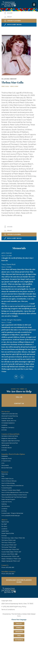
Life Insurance (5, 506)
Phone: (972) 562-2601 (7, 567)
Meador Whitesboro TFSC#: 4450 (11, 558)
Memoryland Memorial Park (9, 443)
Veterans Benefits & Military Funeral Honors (14, 494)
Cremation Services (7, 418)
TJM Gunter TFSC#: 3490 (8, 547)
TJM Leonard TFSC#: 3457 (8, 545)
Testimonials (5, 521)
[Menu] (34, 5)
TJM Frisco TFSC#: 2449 (8, 542)
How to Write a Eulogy (8, 483)
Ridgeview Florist (6, 458)
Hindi (19, 635)
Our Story (4, 526)
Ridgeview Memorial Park (8, 438)
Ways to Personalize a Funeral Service (12, 485)
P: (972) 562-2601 (7, 606)
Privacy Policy (21, 606)
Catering (4, 504)
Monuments (5, 465)
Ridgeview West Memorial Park (10, 440)
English (19, 623)
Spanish (19, 627)
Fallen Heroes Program (8, 499)
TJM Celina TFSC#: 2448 (8, 540)
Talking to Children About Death (10, 490)
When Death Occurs (7, 478)
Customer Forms (6, 501)
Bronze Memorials (6, 467)
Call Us (19, 397)
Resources (4, 474)
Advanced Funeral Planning (9, 416)
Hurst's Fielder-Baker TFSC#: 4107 (11, 551)
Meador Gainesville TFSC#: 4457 (10, 561)
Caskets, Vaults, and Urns (8, 420)
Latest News (5, 531)
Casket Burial (5, 445)
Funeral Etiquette (6, 487)
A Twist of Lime (5, 460)
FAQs (15, 606)
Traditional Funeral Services (9, 413)
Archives (4, 429)
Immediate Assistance (8, 423)
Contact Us (19, 403)
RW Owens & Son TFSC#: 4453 (10, 556)
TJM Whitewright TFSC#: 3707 (10, 549)
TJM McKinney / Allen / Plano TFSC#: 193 (13, 538)
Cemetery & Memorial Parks (9, 436)
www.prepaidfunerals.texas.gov (10, 515)
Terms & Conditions (8, 609)
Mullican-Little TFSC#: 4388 (9, 554)
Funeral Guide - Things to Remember (12, 513)
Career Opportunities (7, 533)
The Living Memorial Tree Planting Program (14, 497)
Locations (4, 425)
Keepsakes (4, 456)
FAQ (2, 476)
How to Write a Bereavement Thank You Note (14, 492)
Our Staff (4, 524)
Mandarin (19, 631)
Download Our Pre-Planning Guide (19, 581)
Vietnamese (19, 639)
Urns (2, 463)
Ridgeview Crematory (7, 427)
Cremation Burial (6, 447)
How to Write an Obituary (9, 481)
